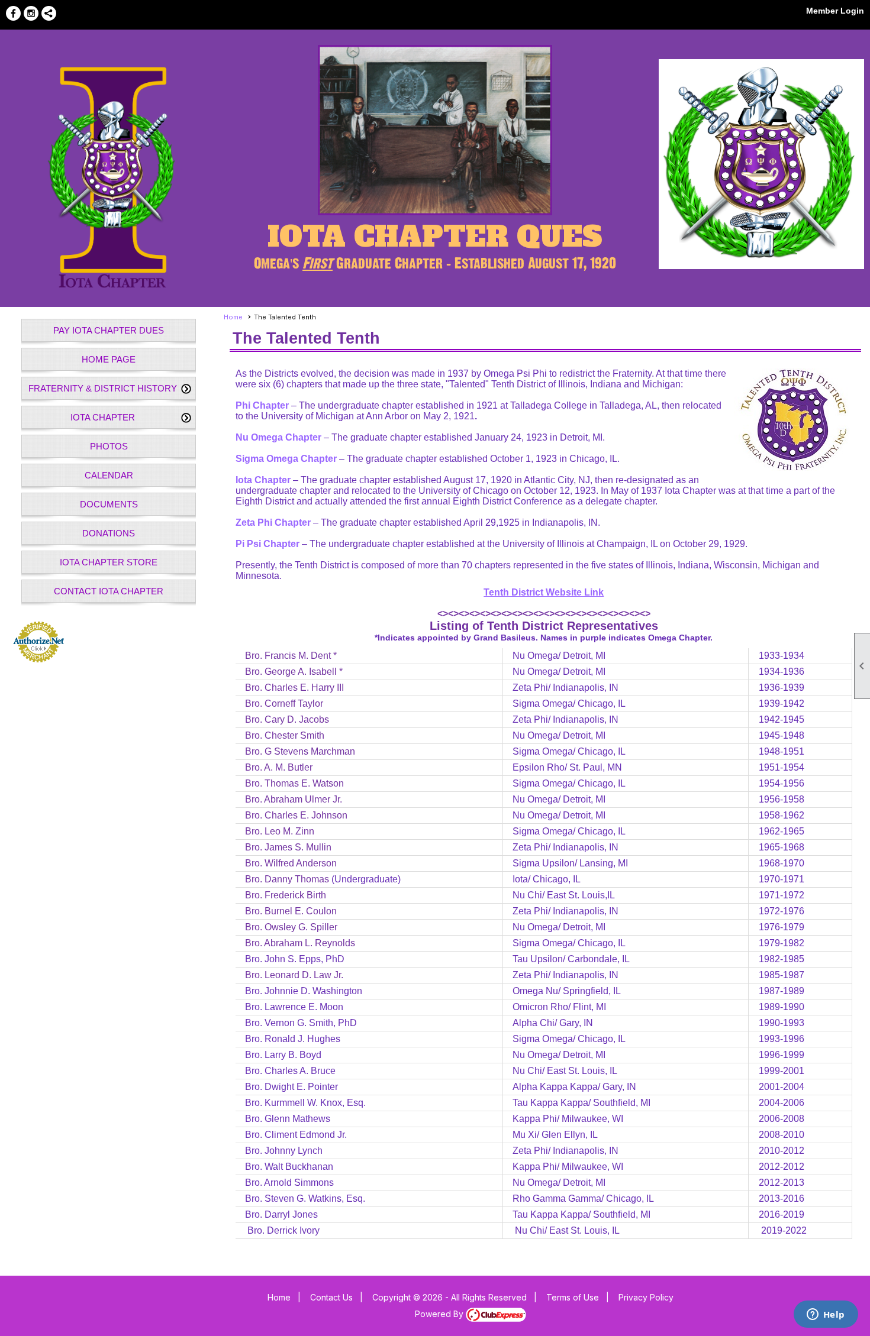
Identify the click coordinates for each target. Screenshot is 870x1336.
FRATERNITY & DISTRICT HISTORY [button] (102, 388)
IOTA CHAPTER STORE (108, 562)
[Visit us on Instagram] (31, 13)
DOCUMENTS (109, 504)
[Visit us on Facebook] (13, 13)
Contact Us (331, 1297)
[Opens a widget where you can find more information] (825, 1315)
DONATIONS (108, 533)
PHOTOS (109, 446)
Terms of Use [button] (572, 1297)
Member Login (835, 10)
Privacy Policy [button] (646, 1297)
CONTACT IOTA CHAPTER (108, 591)
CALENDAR (109, 475)
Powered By (440, 1314)
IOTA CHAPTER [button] (102, 417)
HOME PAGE (109, 359)
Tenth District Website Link (544, 592)
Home (233, 317)
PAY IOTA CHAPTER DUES (108, 330)
